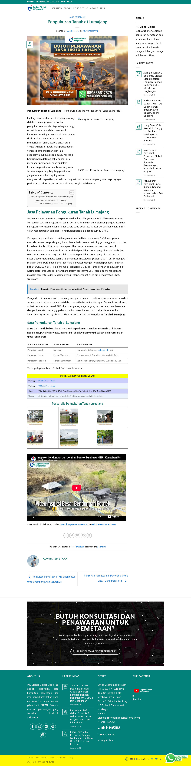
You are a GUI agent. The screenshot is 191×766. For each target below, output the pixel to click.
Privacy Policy (105, 740)
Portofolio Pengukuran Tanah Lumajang (55, 203)
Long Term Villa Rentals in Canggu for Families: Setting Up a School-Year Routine (153, 133)
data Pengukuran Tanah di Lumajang (50, 200)
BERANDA (56, 8)
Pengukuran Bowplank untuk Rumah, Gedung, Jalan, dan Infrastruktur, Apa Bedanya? (153, 189)
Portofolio (80, 8)
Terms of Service (106, 734)
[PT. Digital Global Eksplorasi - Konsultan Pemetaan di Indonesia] (37, 8)
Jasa (102, 8)
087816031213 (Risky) (46, 381)
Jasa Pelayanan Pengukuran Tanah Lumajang (51, 196)
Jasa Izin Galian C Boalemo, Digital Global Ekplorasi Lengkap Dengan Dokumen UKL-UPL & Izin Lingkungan (152, 82)
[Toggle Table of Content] (70, 192)
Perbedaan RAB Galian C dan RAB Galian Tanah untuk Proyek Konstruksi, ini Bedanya (153, 108)
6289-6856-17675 (108, 722)
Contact (62, 757)
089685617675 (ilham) (46, 386)
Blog (67, 8)
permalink (101, 547)
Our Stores (42, 757)
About (94, 8)
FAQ (71, 757)
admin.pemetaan (91, 31)
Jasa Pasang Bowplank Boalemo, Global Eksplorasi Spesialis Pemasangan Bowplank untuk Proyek (152, 161)
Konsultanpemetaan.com (73, 524)
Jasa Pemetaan (77, 17)
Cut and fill (103, 350)
